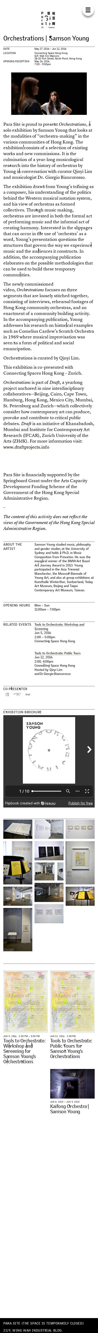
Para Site (49, 20)
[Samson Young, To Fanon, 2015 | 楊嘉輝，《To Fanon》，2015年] (49, 829)
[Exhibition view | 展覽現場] (17, 829)
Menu (88, 10)
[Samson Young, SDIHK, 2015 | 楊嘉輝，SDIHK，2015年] (49, 850)
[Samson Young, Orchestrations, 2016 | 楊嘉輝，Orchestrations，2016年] (49, 892)
